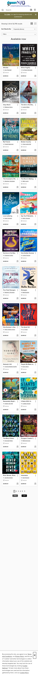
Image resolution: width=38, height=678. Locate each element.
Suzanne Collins (9, 255)
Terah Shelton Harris (10, 329)
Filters (4, 34)
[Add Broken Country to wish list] (35, 150)
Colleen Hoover (27, 403)
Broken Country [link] (26, 142)
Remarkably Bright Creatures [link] (10, 401)
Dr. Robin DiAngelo (27, 70)
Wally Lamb (25, 181)
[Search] (2, 9)
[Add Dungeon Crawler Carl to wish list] (35, 447)
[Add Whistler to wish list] (17, 76)
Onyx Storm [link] (6, 105)
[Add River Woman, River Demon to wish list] (17, 484)
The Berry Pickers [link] (8, 438)
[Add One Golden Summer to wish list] (35, 261)
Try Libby (7, 14)
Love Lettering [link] (7, 216)
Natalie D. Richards (9, 292)
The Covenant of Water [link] (10, 179)
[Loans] (31, 10)
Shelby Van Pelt (9, 403)
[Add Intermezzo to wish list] (35, 484)
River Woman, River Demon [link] (10, 475)
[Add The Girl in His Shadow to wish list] (35, 113)
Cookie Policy (24, 673)
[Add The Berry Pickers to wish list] (17, 447)
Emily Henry (26, 366)
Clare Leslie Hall (27, 144)
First (15, 495)
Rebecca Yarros (9, 107)
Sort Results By (6, 29)
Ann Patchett (8, 70)
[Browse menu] (35, 10)
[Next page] (25, 491)
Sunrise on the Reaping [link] (10, 253)
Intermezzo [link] (24, 475)
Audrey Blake (26, 107)
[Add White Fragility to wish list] (35, 76)
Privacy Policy (19, 656)
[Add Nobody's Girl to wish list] (17, 372)
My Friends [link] (6, 142)
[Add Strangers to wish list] (35, 298)
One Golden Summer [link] (27, 253)
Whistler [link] (5, 68)
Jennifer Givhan (9, 477)
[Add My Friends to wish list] (17, 150)
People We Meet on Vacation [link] (28, 364)
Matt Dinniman (26, 440)
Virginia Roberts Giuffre (11, 366)
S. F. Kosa (25, 329)
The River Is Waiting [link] (27, 179)
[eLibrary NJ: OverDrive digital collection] (19, 4)
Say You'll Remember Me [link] (28, 216)
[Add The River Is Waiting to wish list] (35, 187)
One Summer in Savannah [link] (10, 327)
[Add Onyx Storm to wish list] (17, 113)
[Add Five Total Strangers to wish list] (17, 298)
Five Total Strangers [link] (9, 290)
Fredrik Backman (9, 144)
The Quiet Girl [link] (25, 327)
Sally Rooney (26, 477)
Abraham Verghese (10, 181)
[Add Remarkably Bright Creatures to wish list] (17, 410)
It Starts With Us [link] (26, 401)
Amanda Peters (9, 440)
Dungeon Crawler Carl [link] (28, 438)
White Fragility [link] (25, 68)
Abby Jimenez (26, 218)
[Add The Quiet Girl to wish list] (35, 335)
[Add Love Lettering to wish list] (17, 224)
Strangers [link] (24, 290)
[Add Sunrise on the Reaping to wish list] (17, 261)
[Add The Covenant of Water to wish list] (17, 187)
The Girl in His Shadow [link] (28, 105)
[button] (32, 24)
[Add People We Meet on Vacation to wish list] (35, 372)
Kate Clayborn (8, 218)
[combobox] (15, 10)
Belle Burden (26, 292)
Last (24, 495)
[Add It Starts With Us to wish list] (35, 410)
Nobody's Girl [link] (7, 364)
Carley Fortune (26, 255)
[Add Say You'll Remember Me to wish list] (35, 224)
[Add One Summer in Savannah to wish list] (17, 335)
